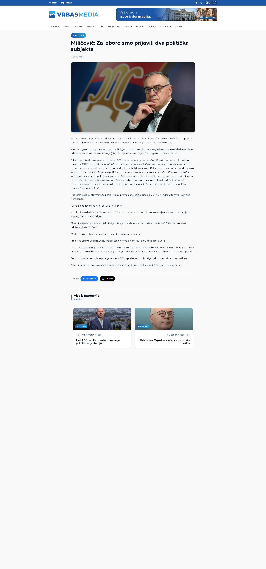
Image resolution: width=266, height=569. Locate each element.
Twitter (109, 278)
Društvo (140, 26)
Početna (55, 26)
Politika (78, 26)
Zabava (178, 26)
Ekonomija (165, 26)
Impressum (66, 3)
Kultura (152, 26)
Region (90, 26)
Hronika (128, 26)
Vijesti (67, 26)
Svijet (101, 26)
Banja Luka (113, 26)
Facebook (91, 278)
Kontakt (53, 3)
